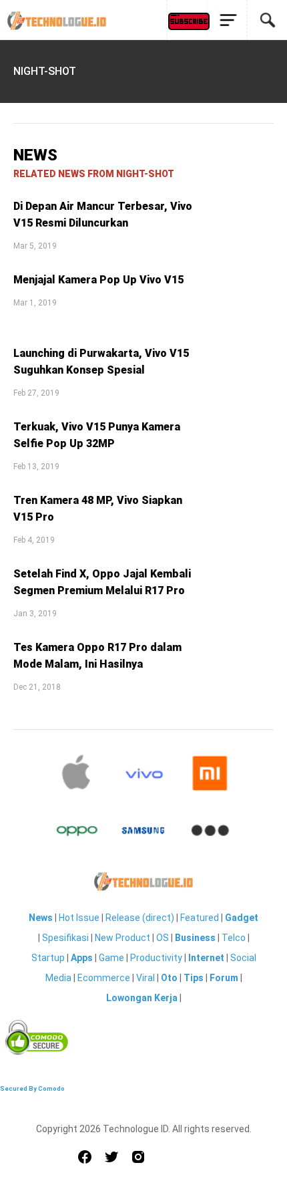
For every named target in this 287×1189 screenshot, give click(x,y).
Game (111, 957)
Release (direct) (139, 917)
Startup (48, 957)
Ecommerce (103, 977)
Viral (145, 977)
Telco (234, 937)
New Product (122, 937)
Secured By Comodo (32, 1088)
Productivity (156, 957)
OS (162, 937)
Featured (199, 917)
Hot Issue (79, 917)
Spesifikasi (65, 937)
